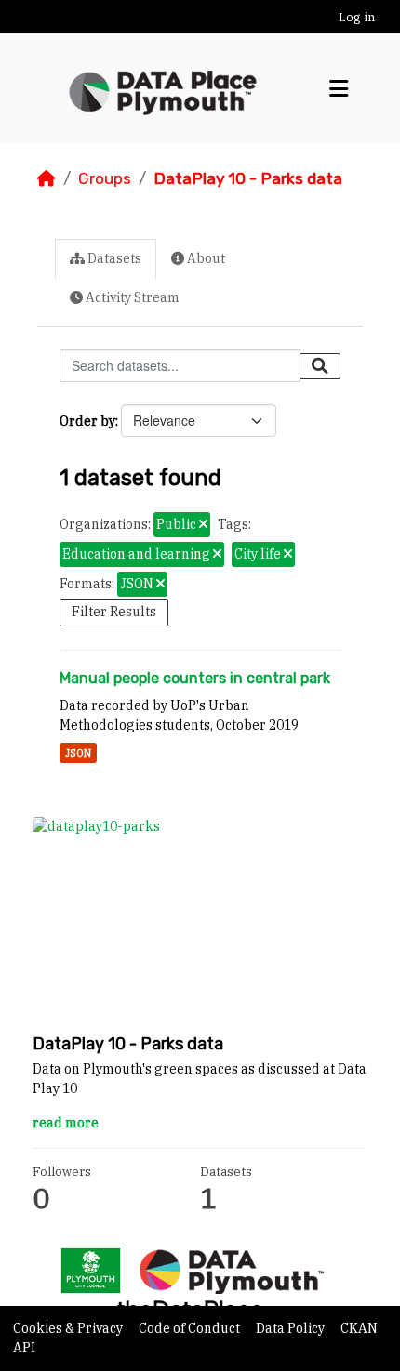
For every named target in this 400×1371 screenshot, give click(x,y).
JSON (78, 752)
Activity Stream (131, 297)
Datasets (113, 258)
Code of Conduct (191, 1328)
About (204, 258)
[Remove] (203, 525)
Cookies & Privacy (69, 1328)
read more (66, 1122)
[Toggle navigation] (338, 88)
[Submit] (320, 366)
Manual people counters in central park (195, 678)
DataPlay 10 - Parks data (247, 178)
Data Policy (291, 1328)
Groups (104, 178)
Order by (87, 421)
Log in (357, 17)
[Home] (46, 178)
